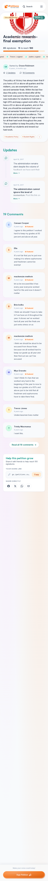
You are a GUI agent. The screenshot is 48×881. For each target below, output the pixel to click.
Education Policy (11, 17)
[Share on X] (15, 486)
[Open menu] (41, 6)
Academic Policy (11, 137)
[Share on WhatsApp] (22, 486)
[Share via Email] (28, 486)
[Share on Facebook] (8, 486)
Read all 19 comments (24, 444)
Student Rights (28, 137)
